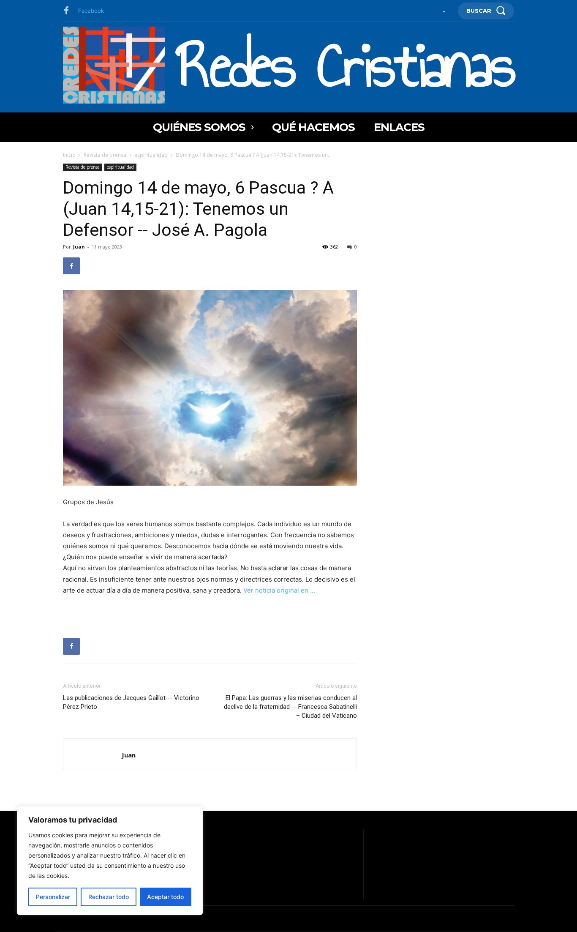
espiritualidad (151, 155)
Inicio (69, 155)
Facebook (91, 10)
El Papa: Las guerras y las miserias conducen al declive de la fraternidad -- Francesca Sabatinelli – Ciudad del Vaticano (290, 706)
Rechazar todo (108, 896)
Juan (79, 246)
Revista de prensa (105, 155)
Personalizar (53, 896)
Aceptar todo (165, 896)
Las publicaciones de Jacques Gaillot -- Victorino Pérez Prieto (131, 702)
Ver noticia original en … (279, 590)
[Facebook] (66, 11)
